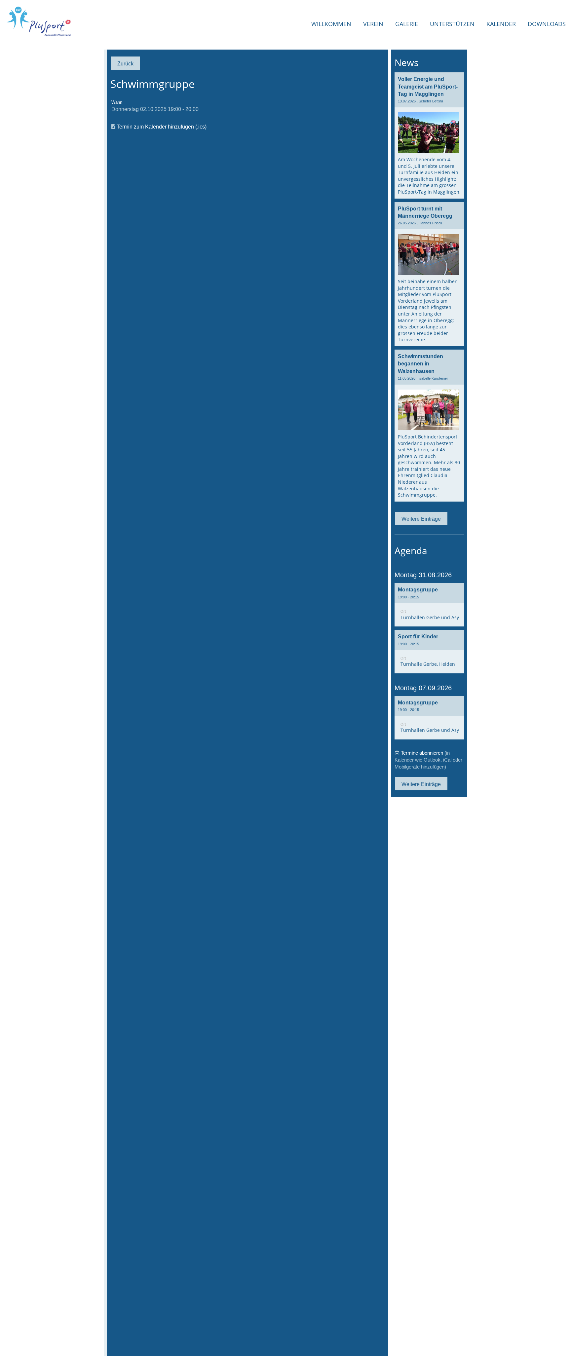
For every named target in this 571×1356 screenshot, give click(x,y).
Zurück (125, 63)
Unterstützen (452, 24)
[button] (429, 604)
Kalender (501, 24)
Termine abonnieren (422, 753)
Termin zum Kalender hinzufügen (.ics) (162, 127)
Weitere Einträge (421, 519)
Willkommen (331, 24)
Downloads (547, 24)
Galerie (406, 24)
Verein (373, 24)
